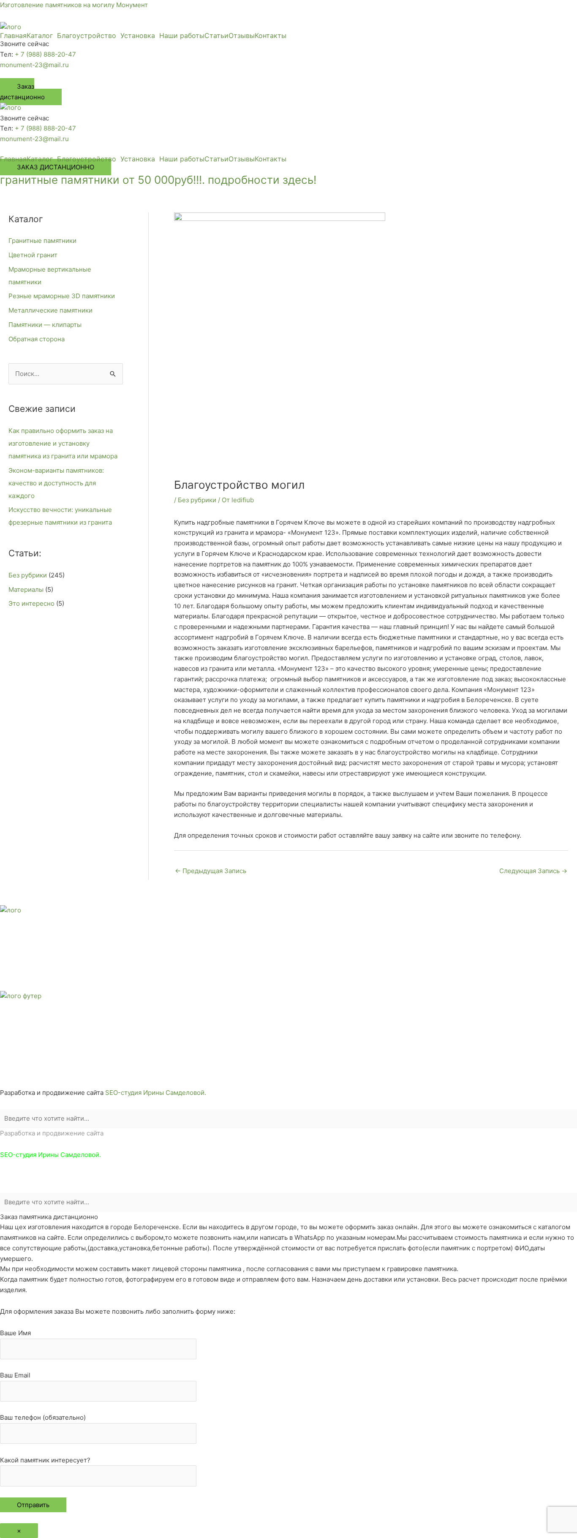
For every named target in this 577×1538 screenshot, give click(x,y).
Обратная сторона (36, 339)
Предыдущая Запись (210, 871)
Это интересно (31, 603)
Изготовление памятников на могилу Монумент (74, 5)
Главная (13, 35)
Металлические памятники (50, 310)
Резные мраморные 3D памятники (61, 296)
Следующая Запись (533, 871)
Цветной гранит (32, 255)
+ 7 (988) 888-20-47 (45, 54)
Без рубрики (27, 575)
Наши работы (181, 35)
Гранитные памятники (42, 241)
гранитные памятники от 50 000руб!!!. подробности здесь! (158, 179)
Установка (137, 35)
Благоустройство (86, 35)
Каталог (40, 35)
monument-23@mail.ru (34, 65)
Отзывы (242, 35)
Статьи (216, 35)
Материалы (26, 589)
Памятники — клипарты (45, 325)
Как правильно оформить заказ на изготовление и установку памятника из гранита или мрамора (62, 443)
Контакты (270, 35)
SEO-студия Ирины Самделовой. (155, 1093)
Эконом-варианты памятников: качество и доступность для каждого (56, 483)
